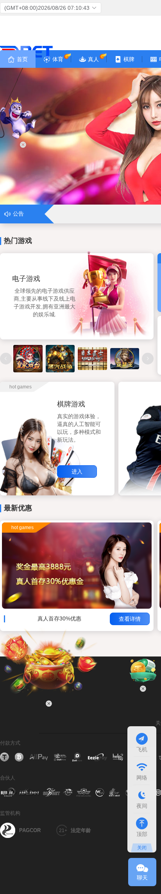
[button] (50, 7)
